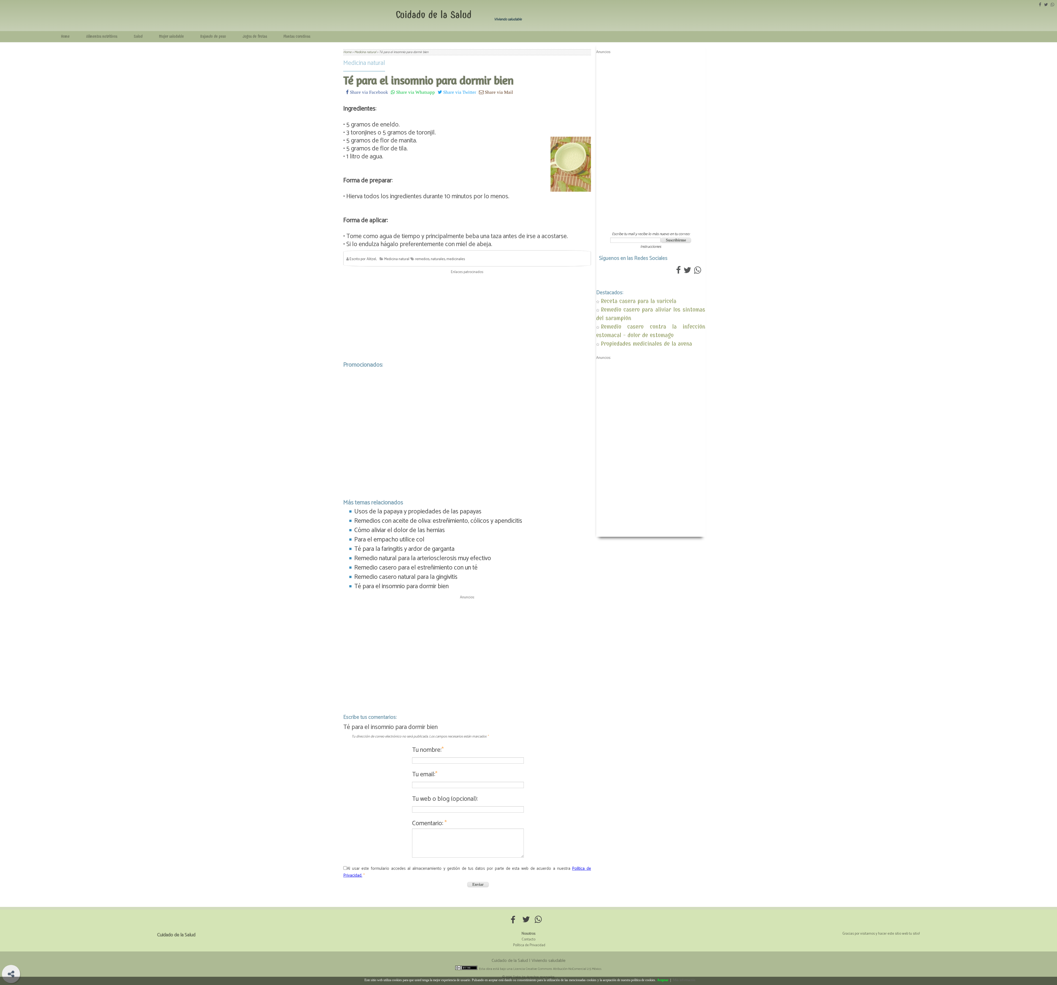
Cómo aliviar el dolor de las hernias (399, 530)
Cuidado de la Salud (434, 14)
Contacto (528, 939)
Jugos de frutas (255, 36)
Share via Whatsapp (415, 92)
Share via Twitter (459, 92)
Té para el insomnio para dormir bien (401, 586)
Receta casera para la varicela (638, 301)
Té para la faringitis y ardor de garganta (404, 549)
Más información (684, 980)
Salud (138, 36)
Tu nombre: (428, 750)
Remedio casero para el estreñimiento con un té (416, 568)
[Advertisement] (467, 316)
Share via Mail (498, 92)
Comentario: (429, 823)
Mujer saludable (171, 36)
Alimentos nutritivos (101, 36)
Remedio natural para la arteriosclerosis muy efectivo (422, 558)
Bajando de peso (213, 36)
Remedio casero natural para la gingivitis (405, 577)
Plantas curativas (297, 36)
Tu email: (424, 774)
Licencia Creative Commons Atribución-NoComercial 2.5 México (557, 969)
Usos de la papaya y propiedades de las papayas (417, 512)
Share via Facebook (368, 92)
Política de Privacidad (529, 945)
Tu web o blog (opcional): (445, 799)
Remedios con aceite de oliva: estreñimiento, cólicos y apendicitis (438, 521)
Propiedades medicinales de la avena (646, 343)
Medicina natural (364, 63)
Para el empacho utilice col (389, 540)
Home (65, 36)
